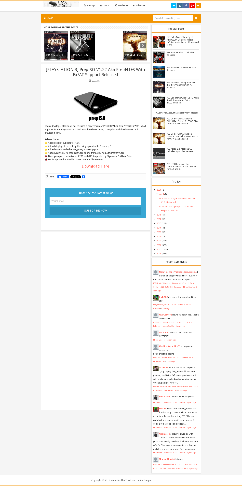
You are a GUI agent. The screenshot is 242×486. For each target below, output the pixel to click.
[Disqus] (95, 277)
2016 (159, 228)
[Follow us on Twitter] (173, 5)
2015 (159, 232)
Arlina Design (144, 480)
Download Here (95, 166)
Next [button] (143, 45)
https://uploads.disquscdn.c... (183, 272)
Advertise (140, 5)
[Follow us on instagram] (180, 5)
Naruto (163, 272)
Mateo (162, 408)
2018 (159, 219)
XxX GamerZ (165, 315)
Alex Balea (164, 396)
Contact (106, 5)
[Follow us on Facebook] (186, 5)
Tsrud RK (163, 367)
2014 (159, 236)
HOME (49, 18)
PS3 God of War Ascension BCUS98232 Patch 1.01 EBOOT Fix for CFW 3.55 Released (182, 136)
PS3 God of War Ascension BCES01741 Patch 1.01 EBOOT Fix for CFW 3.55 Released (182, 121)
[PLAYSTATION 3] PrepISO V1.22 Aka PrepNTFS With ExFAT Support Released (95, 72)
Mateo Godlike (159, 340)
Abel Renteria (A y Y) (169, 346)
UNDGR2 (163, 297)
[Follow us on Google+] (192, 5)
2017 (159, 223)
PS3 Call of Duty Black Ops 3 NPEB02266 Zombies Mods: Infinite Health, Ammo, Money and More (183, 41)
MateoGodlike (118, 480)
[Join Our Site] (198, 5)
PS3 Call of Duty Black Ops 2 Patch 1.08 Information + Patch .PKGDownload (183, 100)
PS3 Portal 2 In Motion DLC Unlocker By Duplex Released (180, 150)
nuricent (163, 332)
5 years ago (180, 326)
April (161, 194)
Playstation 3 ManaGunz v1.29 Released (169, 402)
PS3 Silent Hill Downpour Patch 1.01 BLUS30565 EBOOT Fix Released (181, 85)
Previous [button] (48, 45)
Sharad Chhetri (167, 459)
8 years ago (182, 390)
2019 (159, 215)
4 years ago (165, 308)
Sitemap (90, 5)
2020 (159, 190)
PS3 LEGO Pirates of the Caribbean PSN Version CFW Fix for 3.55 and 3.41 (181, 166)
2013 (159, 240)
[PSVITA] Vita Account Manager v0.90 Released (177, 113)
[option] (56, 45)
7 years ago (170, 361)
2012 (159, 245)
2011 (159, 249)
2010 (159, 253)
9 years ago (193, 469)
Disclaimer (122, 5)
